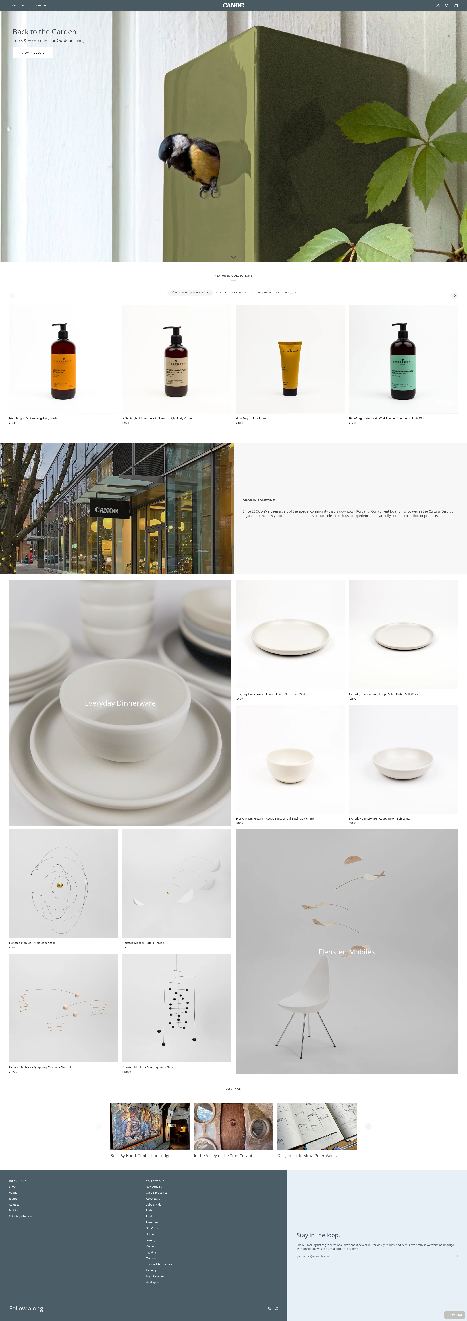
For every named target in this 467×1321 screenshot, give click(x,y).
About (13, 1192)
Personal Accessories (159, 1264)
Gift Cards (152, 1228)
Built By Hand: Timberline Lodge (140, 1155)
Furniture (152, 1222)
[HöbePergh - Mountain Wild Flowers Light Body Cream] (176, 359)
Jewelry (150, 1240)
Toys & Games (155, 1276)
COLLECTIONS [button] (155, 1181)
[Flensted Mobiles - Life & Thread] (176, 883)
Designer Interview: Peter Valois (307, 1155)
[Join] (455, 1256)
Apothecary (153, 1198)
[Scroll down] (233, 257)
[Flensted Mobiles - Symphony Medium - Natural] (63, 1008)
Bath (149, 1210)
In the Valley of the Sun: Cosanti (224, 1155)
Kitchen (150, 1246)
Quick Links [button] (17, 1181)
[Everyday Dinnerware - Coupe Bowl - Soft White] (403, 759)
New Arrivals (154, 1186)
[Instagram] (276, 1308)
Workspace (153, 1282)
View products (33, 52)
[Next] (454, 295)
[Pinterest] (269, 1308)
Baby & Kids (153, 1204)
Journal (13, 1198)
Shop (12, 1186)
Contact (14, 1204)
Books (150, 1216)
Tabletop (151, 1270)
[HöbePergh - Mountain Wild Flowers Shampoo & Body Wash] (403, 359)
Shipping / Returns (20, 1216)
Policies (14, 1210)
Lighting (151, 1252)
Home (150, 1234)
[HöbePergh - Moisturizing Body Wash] (63, 359)
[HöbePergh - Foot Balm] (290, 359)
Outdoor (151, 1258)
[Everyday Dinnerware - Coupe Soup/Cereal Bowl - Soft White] (290, 759)
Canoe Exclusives (156, 1192)
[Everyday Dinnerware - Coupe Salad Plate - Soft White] (403, 634)
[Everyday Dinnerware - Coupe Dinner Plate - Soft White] (290, 634)
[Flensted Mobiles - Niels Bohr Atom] (63, 883)
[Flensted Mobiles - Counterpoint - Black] (176, 1008)
